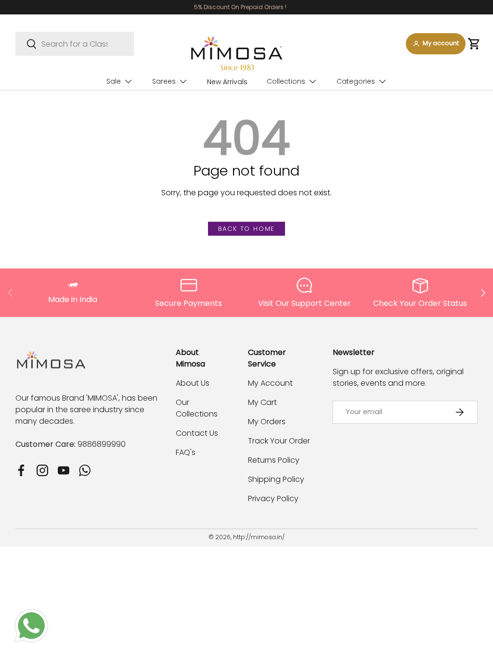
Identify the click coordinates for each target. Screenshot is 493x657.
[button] (474, 43)
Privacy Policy (273, 498)
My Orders (266, 421)
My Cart (262, 402)
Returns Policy (273, 460)
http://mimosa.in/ (259, 537)
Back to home (246, 228)
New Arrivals (227, 82)
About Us (192, 383)
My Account (270, 383)
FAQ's (185, 452)
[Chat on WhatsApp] (31, 614)
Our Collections (197, 408)
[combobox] (74, 44)
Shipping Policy (276, 479)
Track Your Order (279, 440)
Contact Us (197, 433)
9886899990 (102, 444)
